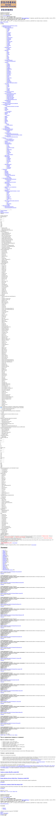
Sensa (4, 563)
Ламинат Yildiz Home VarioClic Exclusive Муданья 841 (10, 723)
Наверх (1, 812)
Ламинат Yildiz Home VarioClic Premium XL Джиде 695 (10, 701)
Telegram (7, 14)
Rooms (4, 562)
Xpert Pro (4, 567)
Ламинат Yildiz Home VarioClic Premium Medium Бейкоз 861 (11, 712)
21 (11, 734)
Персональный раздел (4, 803)
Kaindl (4, 557)
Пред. (5, 734)
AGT (3, 550)
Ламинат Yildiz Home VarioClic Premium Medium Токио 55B (11, 690)
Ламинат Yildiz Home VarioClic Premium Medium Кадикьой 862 (12, 582)
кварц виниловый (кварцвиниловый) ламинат (27, 765)
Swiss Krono (5, 564)
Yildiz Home (5, 568)
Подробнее (2, 776)
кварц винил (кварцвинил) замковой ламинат (14, 766)
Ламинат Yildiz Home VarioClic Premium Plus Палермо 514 (11, 636)
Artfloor (4, 552)
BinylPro (4, 553)
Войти (1, 21)
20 (10, 734)
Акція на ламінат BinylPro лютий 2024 (9, 772)
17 (6, 734)
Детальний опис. (25, 18)
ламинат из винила (26, 766)
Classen (4, 554)
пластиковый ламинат (4, 767)
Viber (11, 14)
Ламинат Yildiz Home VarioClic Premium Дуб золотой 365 (11, 571)
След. (13, 734)
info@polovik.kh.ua (6, 15)
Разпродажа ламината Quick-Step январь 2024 (11, 784)
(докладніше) (33, 544)
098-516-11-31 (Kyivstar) (4, 13)
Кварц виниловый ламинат (8, 569)
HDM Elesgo (5, 556)
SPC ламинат (52, 765)
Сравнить (2, 573)
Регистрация (6, 21)
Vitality (4, 565)
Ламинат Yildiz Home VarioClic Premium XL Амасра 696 (10, 658)
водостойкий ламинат (41, 761)
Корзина (2, 22)
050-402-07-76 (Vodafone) (5, 12)
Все (16, 791)
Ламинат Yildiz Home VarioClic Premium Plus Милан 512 (10, 604)
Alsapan (4, 551)
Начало (1, 734)
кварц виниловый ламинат (36, 759)
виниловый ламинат (40, 765)
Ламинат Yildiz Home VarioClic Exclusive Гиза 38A (9, 679)
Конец (16, 734)
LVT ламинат (2, 766)
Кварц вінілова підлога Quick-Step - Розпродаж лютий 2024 (14, 778)
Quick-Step (5, 561)
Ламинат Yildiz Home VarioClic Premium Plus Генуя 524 (10, 625)
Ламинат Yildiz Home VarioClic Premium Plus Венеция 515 (11, 647)
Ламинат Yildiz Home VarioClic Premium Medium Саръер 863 (11, 593)
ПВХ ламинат (46, 765)
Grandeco (4, 555)
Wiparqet (4, 566)
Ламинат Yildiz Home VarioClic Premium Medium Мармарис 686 (12, 614)
